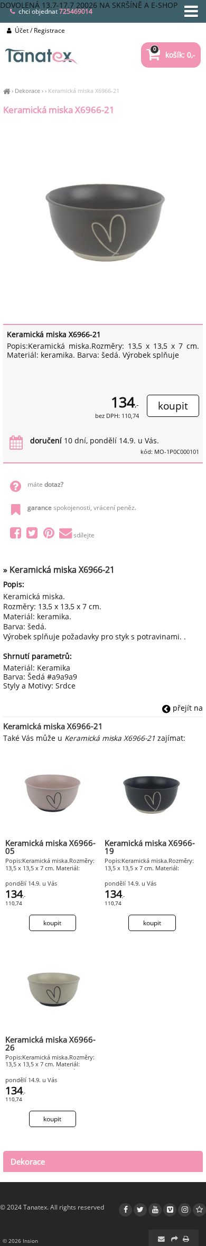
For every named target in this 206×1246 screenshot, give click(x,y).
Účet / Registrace (39, 30)
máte (45, 484)
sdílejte (84, 535)
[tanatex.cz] (6, 91)
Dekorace (27, 91)
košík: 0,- (174, 55)
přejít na (187, 708)
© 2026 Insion (20, 1240)
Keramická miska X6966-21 (83, 91)
